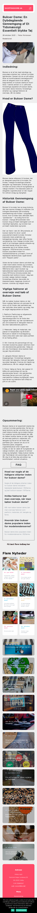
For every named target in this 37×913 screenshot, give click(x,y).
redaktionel (7, 39)
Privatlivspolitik (21, 910)
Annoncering (18, 896)
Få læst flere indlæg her (18, 544)
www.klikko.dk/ (20, 886)
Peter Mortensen (24, 35)
